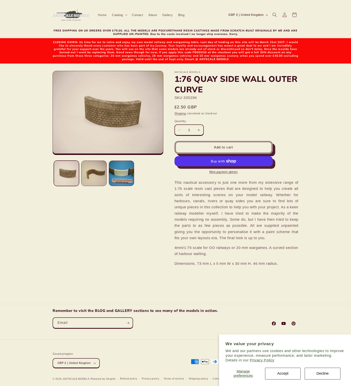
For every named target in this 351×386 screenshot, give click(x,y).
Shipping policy (198, 378)
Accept (282, 373)
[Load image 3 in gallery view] (121, 173)
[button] (119, 15)
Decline (322, 373)
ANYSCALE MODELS (76, 378)
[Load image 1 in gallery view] (66, 173)
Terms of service (174, 378)
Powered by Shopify (103, 378)
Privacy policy (150, 378)
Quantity (180, 121)
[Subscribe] (128, 323)
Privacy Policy (262, 360)
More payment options (223, 171)
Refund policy (128, 378)
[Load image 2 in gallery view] (94, 173)
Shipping (180, 113)
